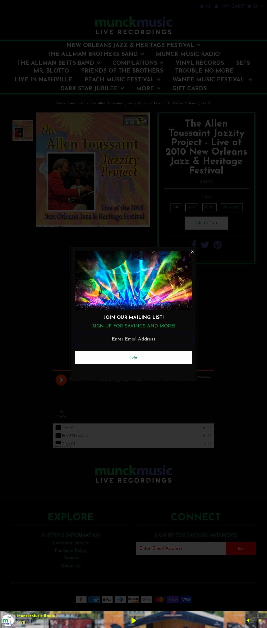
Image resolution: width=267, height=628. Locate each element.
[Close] (192, 251)
